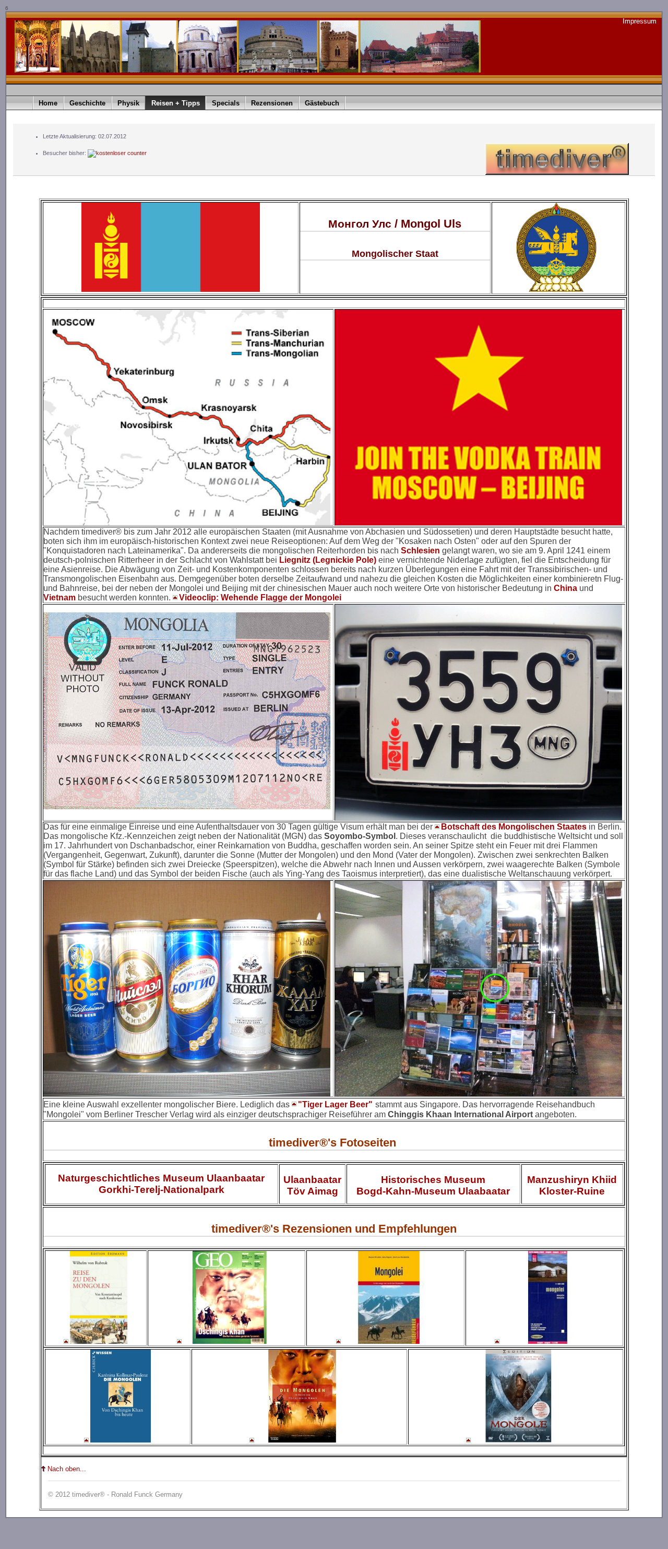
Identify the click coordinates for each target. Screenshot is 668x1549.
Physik (128, 103)
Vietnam (59, 597)
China (566, 588)
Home (48, 103)
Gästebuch (322, 103)
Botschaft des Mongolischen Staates (514, 826)
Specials (226, 103)
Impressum (640, 21)
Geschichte (87, 103)
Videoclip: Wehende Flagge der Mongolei (260, 597)
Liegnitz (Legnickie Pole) (327, 559)
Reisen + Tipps (175, 103)
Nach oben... (66, 1469)
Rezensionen (272, 103)
